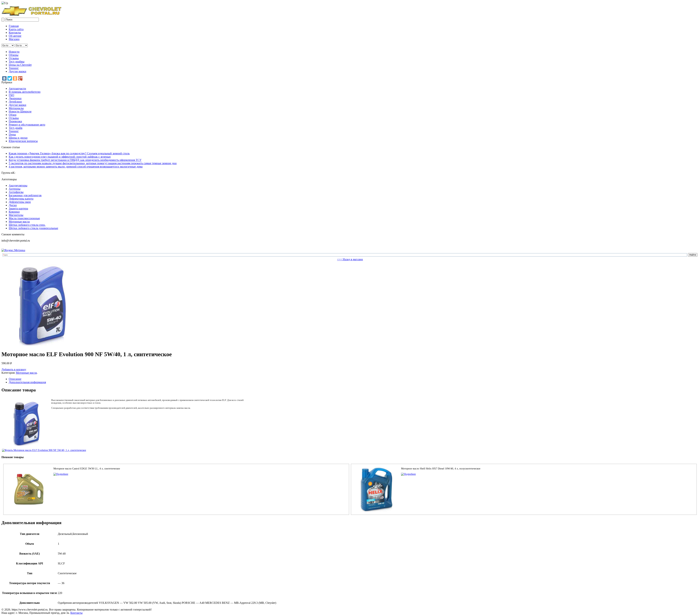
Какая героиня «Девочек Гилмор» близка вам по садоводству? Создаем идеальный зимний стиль (69, 153)
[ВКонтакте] (4, 78)
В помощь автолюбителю (24, 91)
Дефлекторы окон (20, 201)
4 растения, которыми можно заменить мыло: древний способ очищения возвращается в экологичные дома (76, 166)
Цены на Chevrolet (20, 64)
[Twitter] (9, 78)
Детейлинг (15, 101)
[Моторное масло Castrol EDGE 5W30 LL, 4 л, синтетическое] (60, 474)
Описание (15, 378)
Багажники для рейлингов (25, 195)
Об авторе (15, 35)
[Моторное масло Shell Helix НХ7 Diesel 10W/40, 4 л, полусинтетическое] (408, 474)
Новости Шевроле (20, 111)
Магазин (14, 39)
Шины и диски (18, 137)
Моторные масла (19, 221)
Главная (14, 26)
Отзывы (14, 58)
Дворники (15, 98)
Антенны (14, 188)
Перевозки (15, 121)
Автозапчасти (17, 88)
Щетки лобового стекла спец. (27, 224)
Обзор (12, 114)
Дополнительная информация (27, 382)
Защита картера (18, 208)
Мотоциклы (16, 108)
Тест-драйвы (16, 61)
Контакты (15, 32)
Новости (14, 51)
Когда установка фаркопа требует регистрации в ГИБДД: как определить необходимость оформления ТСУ (75, 160)
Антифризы (16, 192)
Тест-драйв (15, 127)
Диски (13, 205)
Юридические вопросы (23, 141)
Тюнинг (14, 68)
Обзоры (13, 55)
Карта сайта (16, 29)
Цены (12, 134)
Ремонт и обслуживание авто (27, 124)
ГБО (11, 95)
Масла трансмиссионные (24, 218)
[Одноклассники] (15, 78)
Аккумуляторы (18, 185)
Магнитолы (16, 215)
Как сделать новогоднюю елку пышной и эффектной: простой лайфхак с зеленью (60, 156)
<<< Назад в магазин (350, 259)
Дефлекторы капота (21, 198)
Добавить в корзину (13, 369)
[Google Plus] (20, 78)
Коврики (14, 211)
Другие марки (17, 71)
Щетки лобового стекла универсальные (33, 228)
